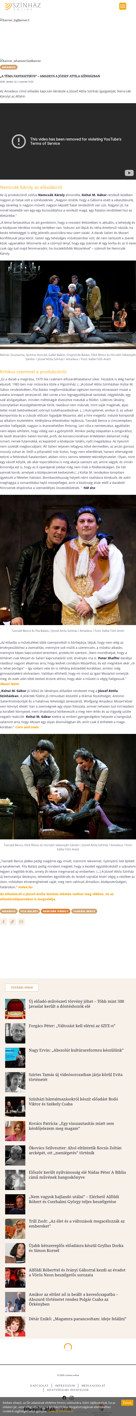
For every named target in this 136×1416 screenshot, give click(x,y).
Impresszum (65, 1385)
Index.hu (25, 887)
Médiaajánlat (93, 1385)
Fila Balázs (29, 911)
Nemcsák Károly (55, 911)
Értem (127, 1403)
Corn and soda (26, 727)
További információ (60, 1411)
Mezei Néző (9, 684)
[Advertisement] (68, 953)
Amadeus (9, 67)
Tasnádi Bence (84, 911)
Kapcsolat (39, 1385)
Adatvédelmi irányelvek (68, 1390)
